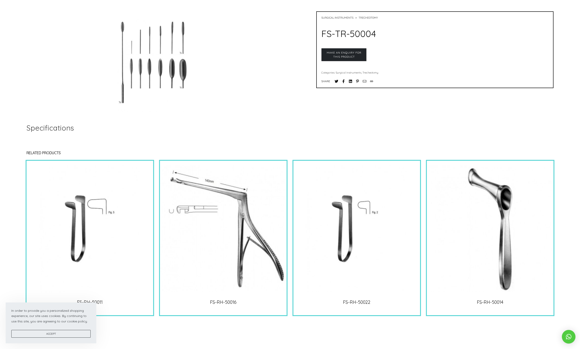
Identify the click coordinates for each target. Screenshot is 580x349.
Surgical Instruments (337, 17)
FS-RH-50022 (356, 302)
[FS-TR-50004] (336, 81)
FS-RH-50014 (490, 302)
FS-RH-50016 (223, 302)
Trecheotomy (368, 17)
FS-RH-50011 (90, 302)
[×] (568, 337)
